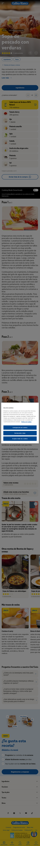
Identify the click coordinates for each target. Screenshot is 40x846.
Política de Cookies (26, 422)
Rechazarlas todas (20, 433)
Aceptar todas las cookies (20, 438)
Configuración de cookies (20, 427)
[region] (20, 423)
